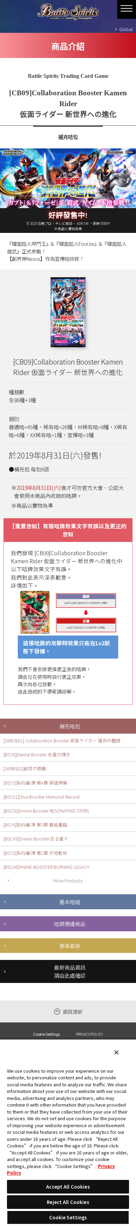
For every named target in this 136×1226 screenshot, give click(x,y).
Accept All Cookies (68, 1186)
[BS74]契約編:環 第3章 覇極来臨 (35, 824)
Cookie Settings (46, 1034)
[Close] (116, 1052)
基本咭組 (69, 901)
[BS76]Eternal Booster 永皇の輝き (36, 754)
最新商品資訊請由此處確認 (69, 971)
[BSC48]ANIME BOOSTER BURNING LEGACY (46, 867)
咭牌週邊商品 (69, 923)
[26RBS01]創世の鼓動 (24, 768)
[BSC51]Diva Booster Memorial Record (41, 796)
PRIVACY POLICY (89, 1034)
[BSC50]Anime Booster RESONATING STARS (46, 810)
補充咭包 (69, 726)
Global (126, 29)
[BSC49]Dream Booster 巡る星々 (35, 838)
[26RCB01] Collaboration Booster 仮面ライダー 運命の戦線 (62, 740)
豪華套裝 (69, 945)
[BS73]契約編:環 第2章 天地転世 (35, 853)
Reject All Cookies (68, 1202)
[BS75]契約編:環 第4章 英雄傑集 (35, 782)
